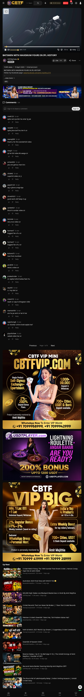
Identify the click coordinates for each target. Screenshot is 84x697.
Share (74, 60)
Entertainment (32, 67)
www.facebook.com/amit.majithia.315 (37, 73)
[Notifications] (72, 3)
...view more (8, 78)
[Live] (65, 3)
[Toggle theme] (76, 3)
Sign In (76, 109)
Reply (17, 122)
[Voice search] (45, 3)
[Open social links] (80, 687)
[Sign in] (80, 3)
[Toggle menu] (3, 3)
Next (53, 345)
